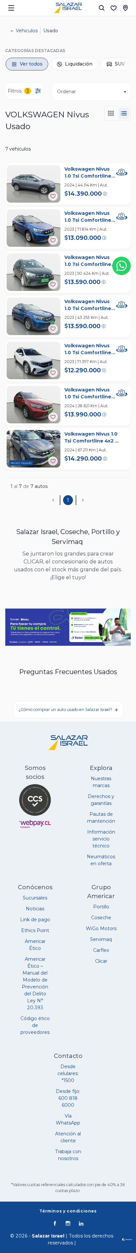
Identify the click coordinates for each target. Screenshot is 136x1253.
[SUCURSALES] (125, 8)
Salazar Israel (48, 1236)
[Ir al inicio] (68, 8)
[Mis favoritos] (113, 8)
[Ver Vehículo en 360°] (122, 172)
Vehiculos (27, 31)
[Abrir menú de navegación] (11, 8)
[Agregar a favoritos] (53, 196)
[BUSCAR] (101, 8)
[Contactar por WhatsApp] (121, 266)
